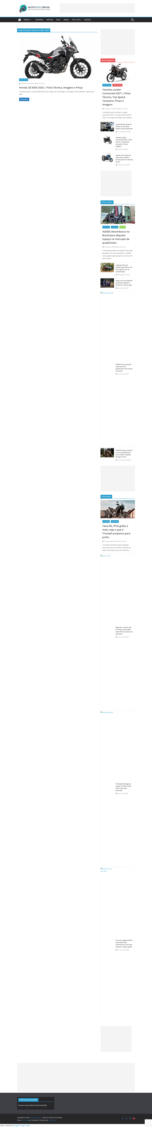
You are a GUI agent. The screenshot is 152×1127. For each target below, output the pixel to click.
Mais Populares (117, 85)
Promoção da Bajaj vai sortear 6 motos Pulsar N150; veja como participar (123, 787)
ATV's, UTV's (106, 227)
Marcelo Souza (40, 83)
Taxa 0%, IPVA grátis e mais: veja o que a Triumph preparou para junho (116, 531)
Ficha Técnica (23, 79)
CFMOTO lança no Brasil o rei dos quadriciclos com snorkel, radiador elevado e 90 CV (124, 453)
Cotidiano (39, 20)
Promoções (115, 521)
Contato (87, 20)
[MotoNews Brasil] (19, 19)
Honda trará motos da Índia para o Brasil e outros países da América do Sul (124, 158)
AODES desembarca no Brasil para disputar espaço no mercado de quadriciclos (116, 237)
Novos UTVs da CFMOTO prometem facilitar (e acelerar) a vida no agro (124, 283)
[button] (31, 19)
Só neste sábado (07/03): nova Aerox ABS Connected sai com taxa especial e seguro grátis (124, 943)
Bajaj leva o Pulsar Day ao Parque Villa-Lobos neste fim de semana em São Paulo (124, 630)
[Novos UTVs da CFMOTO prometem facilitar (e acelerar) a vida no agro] (107, 284)
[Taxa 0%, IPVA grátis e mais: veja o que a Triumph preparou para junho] (118, 509)
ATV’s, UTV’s (76, 20)
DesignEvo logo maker (21, 1125)
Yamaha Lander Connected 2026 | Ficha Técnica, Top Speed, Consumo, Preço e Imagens (124, 142)
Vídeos (66, 20)
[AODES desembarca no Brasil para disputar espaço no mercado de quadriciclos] (118, 215)
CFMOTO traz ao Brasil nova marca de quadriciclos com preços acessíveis (124, 367)
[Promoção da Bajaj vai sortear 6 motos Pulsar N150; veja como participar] (107, 788)
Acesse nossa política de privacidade (32, 1105)
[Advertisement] (97, 8)
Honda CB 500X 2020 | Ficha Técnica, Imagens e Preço (51, 87)
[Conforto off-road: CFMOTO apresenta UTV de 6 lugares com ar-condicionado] (107, 270)
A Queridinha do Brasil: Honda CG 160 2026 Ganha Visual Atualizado (124, 126)
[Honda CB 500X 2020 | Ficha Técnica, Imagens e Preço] (57, 57)
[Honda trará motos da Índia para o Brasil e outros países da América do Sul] (107, 160)
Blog (58, 20)
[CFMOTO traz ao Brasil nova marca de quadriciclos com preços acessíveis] (107, 369)
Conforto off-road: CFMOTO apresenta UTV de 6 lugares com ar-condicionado (124, 268)
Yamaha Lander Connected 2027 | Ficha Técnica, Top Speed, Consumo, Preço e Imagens (116, 97)
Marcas (27, 20)
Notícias (49, 20)
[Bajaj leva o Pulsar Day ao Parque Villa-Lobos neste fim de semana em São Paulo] (107, 632)
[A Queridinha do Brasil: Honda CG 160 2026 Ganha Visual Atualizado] (107, 128)
